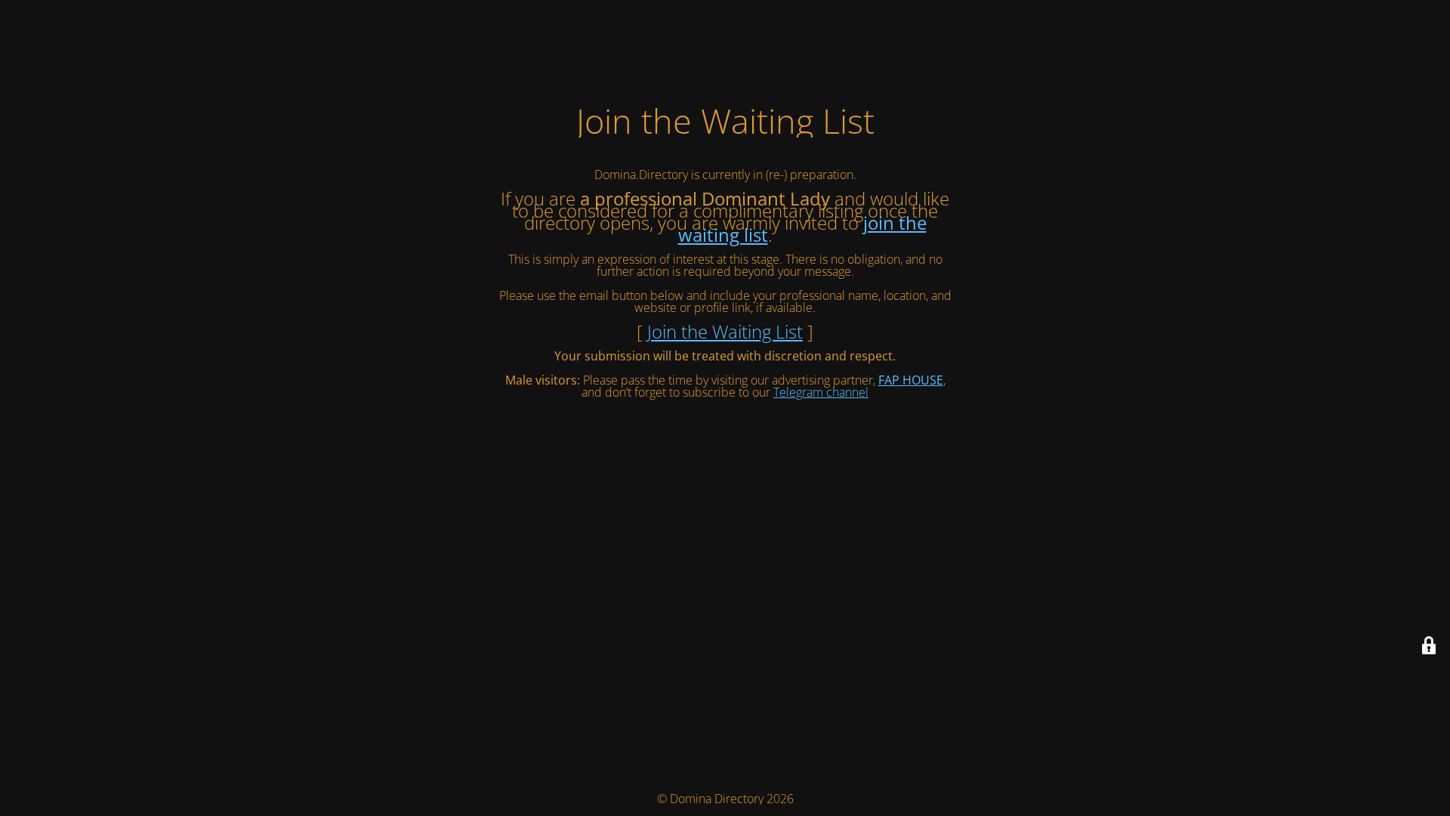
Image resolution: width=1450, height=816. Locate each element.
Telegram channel (820, 392)
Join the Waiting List (725, 331)
